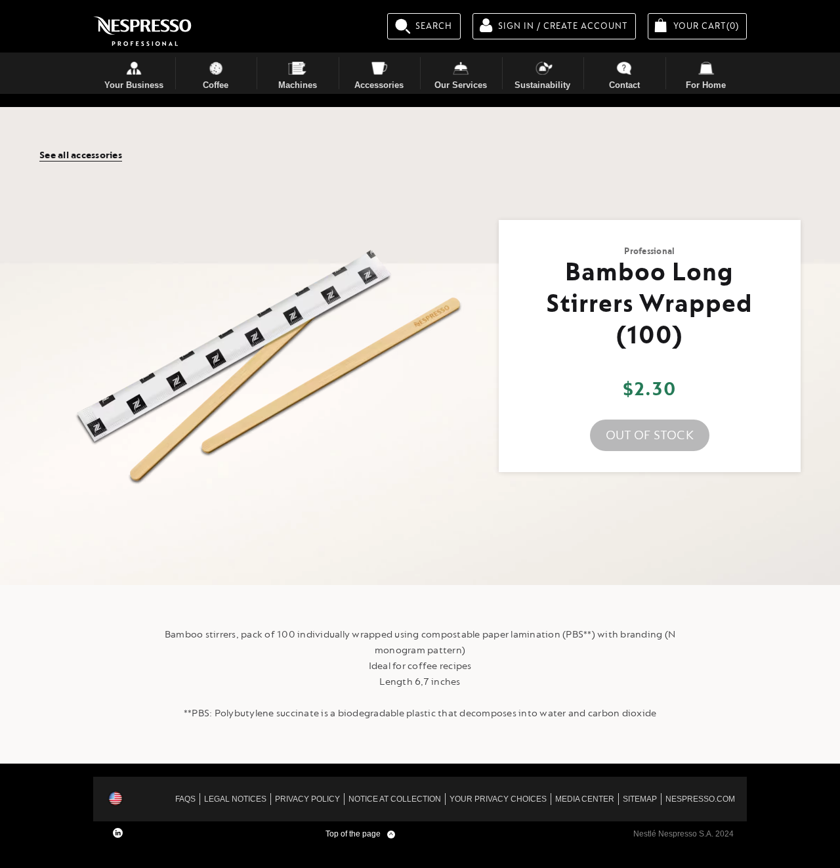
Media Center (584, 799)
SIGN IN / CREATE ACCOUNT (563, 26)
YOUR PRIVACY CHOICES (498, 799)
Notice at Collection (394, 799)
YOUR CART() (710, 26)
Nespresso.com (700, 799)
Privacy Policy (307, 799)
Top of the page (359, 833)
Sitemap (640, 799)
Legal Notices (235, 799)
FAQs (185, 799)
